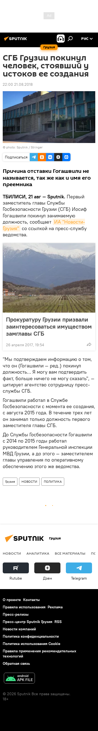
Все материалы (70, 553)
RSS (58, 621)
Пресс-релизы (16, 614)
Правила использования (24, 607)
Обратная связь (16, 663)
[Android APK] (19, 679)
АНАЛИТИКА (37, 553)
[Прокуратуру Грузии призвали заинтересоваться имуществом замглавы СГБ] (49, 278)
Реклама (55, 607)
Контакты (31, 599)
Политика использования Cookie (31, 643)
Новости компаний (19, 629)
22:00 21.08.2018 (18, 84)
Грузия (10, 481)
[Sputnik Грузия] (16, 40)
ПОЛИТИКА (53, 481)
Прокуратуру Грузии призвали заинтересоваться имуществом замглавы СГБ (49, 326)
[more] (89, 344)
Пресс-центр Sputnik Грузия (27, 621)
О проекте (12, 599)
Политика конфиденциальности (31, 636)
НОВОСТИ (29, 481)
